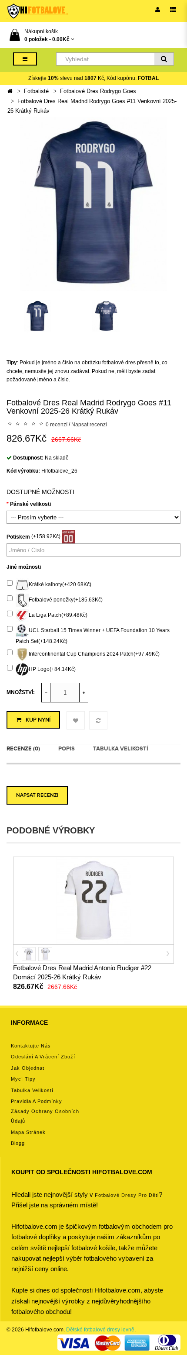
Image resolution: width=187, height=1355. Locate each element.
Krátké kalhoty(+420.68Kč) (60, 584)
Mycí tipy (23, 1079)
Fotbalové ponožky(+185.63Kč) (66, 600)
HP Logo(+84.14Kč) (52, 670)
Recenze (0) (23, 748)
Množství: (21, 692)
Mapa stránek (28, 1132)
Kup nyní (38, 719)
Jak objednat (27, 1068)
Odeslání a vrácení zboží (43, 1056)
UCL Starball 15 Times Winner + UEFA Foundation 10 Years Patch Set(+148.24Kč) (93, 635)
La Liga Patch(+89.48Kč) (58, 615)
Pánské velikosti (30, 504)
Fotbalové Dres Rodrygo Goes (98, 91)
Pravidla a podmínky (36, 1101)
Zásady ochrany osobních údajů (45, 1116)
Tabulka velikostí (120, 748)
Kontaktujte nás (31, 1045)
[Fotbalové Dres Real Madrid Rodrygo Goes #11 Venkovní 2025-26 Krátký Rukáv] (93, 203)
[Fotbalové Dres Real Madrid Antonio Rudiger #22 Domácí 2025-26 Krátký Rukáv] (93, 900)
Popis (66, 748)
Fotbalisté (36, 91)
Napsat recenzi (89, 425)
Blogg (18, 1143)
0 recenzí (56, 425)
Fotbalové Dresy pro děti (127, 1195)
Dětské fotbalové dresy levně (100, 1330)
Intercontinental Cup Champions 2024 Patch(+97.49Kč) (94, 654)
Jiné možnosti (24, 567)
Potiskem (18, 537)
